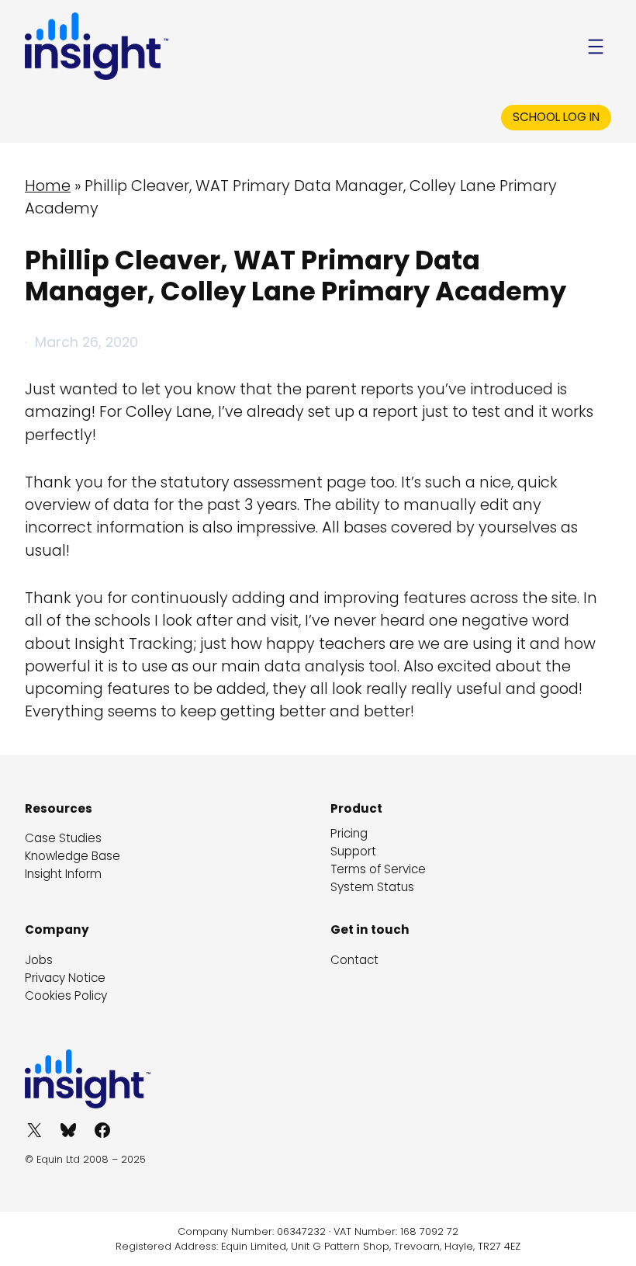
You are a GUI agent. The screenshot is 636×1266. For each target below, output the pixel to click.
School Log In (556, 117)
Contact (354, 960)
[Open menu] (595, 46)
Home (48, 185)
